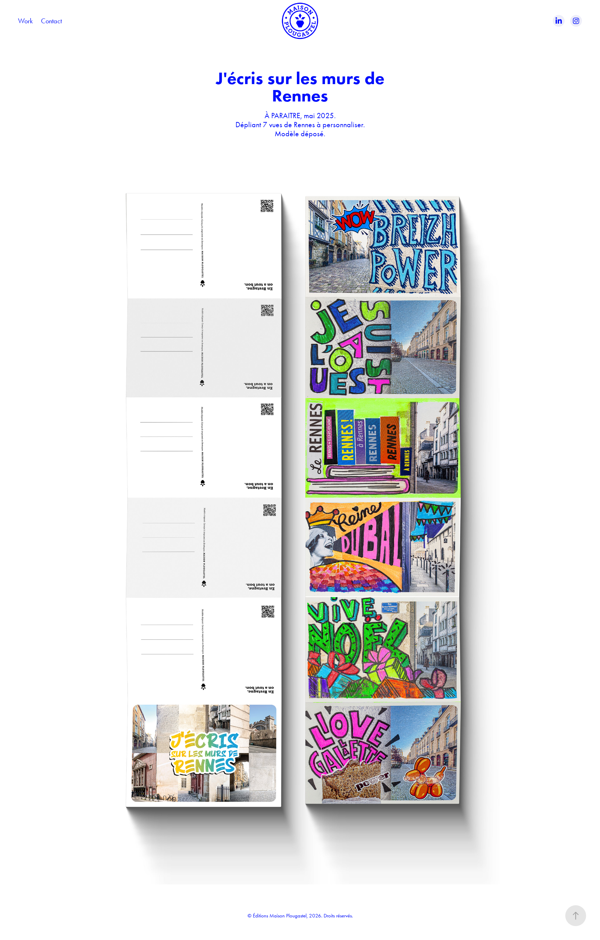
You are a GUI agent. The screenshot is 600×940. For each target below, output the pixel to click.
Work (25, 21)
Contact (51, 21)
